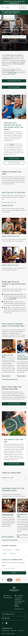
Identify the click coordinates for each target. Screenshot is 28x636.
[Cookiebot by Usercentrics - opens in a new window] (20, 291)
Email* (4, 565)
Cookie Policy (14, 630)
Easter (4, 553)
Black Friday (12, 553)
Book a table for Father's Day (14, 36)
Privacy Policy (20, 630)
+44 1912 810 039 (7, 597)
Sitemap (3, 633)
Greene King (6, 618)
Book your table (12, 72)
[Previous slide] (3, 580)
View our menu (14, 41)
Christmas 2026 (7, 514)
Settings (21, 334)
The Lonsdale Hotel (8, 614)
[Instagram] (6, 623)
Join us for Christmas (9, 505)
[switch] (24, 320)
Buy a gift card (14, 463)
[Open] (3, 7)
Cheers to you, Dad (7, 356)
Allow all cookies (14, 339)
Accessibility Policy (5, 630)
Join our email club (14, 80)
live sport (11, 144)
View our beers (6, 375)
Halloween (17, 550)
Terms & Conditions (11, 633)
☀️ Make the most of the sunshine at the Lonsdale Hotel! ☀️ (14, 2)
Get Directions (18, 609)
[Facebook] (3, 623)
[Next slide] (25, 580)
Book (22, 7)
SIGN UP (14, 572)
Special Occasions (7, 550)
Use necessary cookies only (14, 344)
